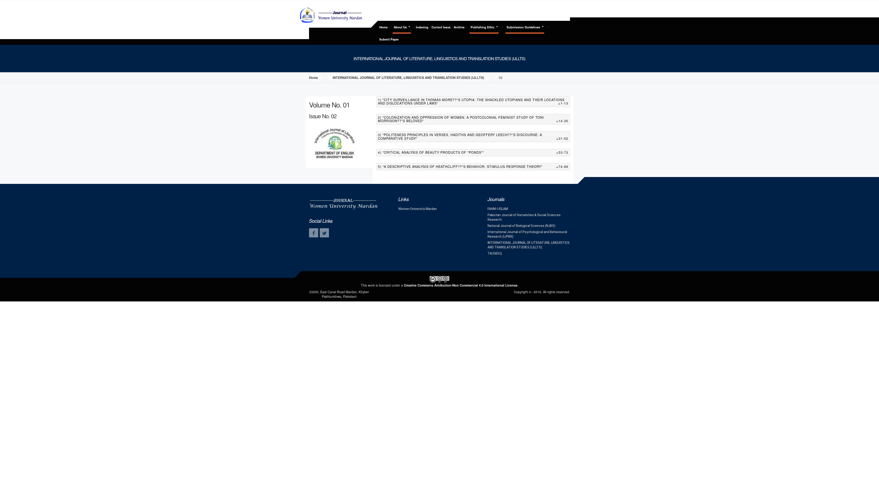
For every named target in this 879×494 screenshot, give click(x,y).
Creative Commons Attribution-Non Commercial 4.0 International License (461, 285)
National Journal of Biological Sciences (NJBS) (521, 226)
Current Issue (440, 27)
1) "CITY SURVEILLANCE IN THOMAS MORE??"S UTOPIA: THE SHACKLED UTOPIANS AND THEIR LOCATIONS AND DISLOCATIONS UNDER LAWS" (473, 101)
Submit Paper (389, 39)
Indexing (422, 27)
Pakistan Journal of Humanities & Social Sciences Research (524, 217)
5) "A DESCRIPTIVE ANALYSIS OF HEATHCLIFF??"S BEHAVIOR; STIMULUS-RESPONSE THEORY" (473, 166)
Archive (459, 27)
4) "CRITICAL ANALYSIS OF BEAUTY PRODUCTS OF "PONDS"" (473, 152)
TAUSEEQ (495, 253)
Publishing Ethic (482, 27)
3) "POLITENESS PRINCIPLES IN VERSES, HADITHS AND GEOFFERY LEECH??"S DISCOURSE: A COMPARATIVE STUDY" (473, 136)
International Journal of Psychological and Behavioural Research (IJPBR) (527, 234)
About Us (400, 27)
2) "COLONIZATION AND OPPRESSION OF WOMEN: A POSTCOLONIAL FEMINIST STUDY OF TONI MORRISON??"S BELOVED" (473, 119)
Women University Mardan (417, 209)
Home (383, 27)
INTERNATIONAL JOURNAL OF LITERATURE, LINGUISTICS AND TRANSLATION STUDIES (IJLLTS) (408, 77)
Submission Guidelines (523, 27)
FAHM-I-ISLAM (498, 209)
